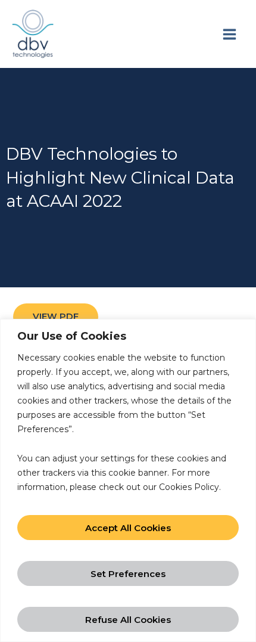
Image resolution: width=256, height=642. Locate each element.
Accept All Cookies (128, 528)
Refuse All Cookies (128, 619)
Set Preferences (128, 573)
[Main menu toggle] (229, 34)
